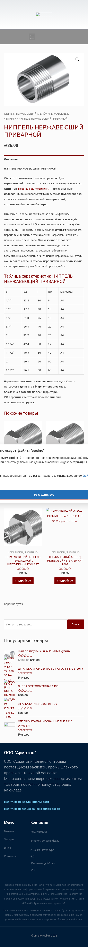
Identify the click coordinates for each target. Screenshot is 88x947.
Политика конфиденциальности (26, 801)
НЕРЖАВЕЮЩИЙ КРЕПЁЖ (31, 113)
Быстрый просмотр (23, 547)
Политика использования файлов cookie (32, 808)
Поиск (76, 624)
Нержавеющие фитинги (34, 188)
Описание (11, 159)
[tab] (44, 159)
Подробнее (23, 580)
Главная (9, 113)
